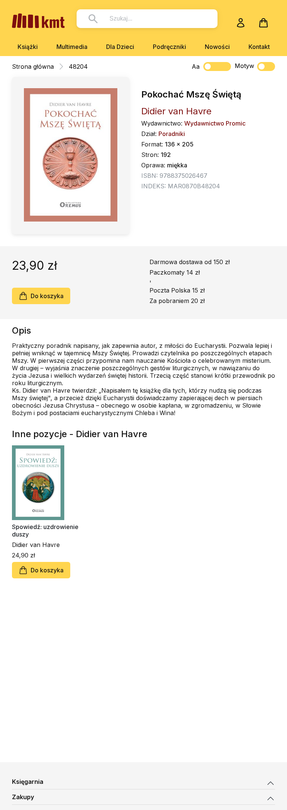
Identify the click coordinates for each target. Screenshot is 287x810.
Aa (196, 66)
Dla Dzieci (120, 46)
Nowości (217, 46)
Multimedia (71, 46)
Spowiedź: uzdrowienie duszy (45, 530)
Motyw (244, 65)
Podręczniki (169, 46)
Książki (28, 46)
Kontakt (259, 46)
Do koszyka (47, 296)
